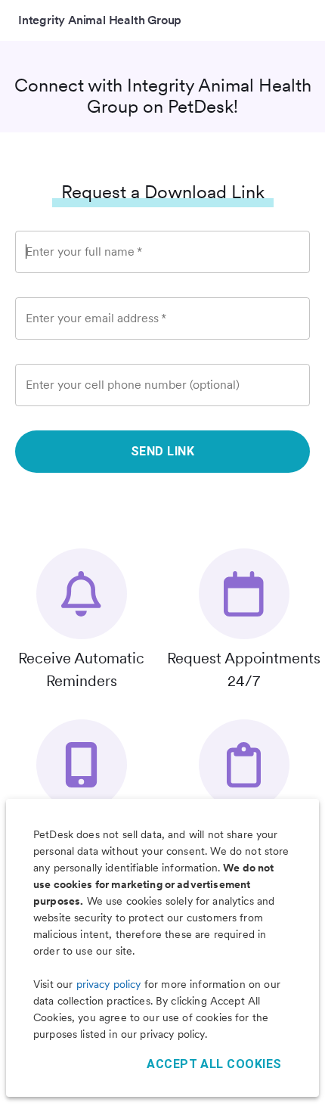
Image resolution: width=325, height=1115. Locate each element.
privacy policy (108, 984)
